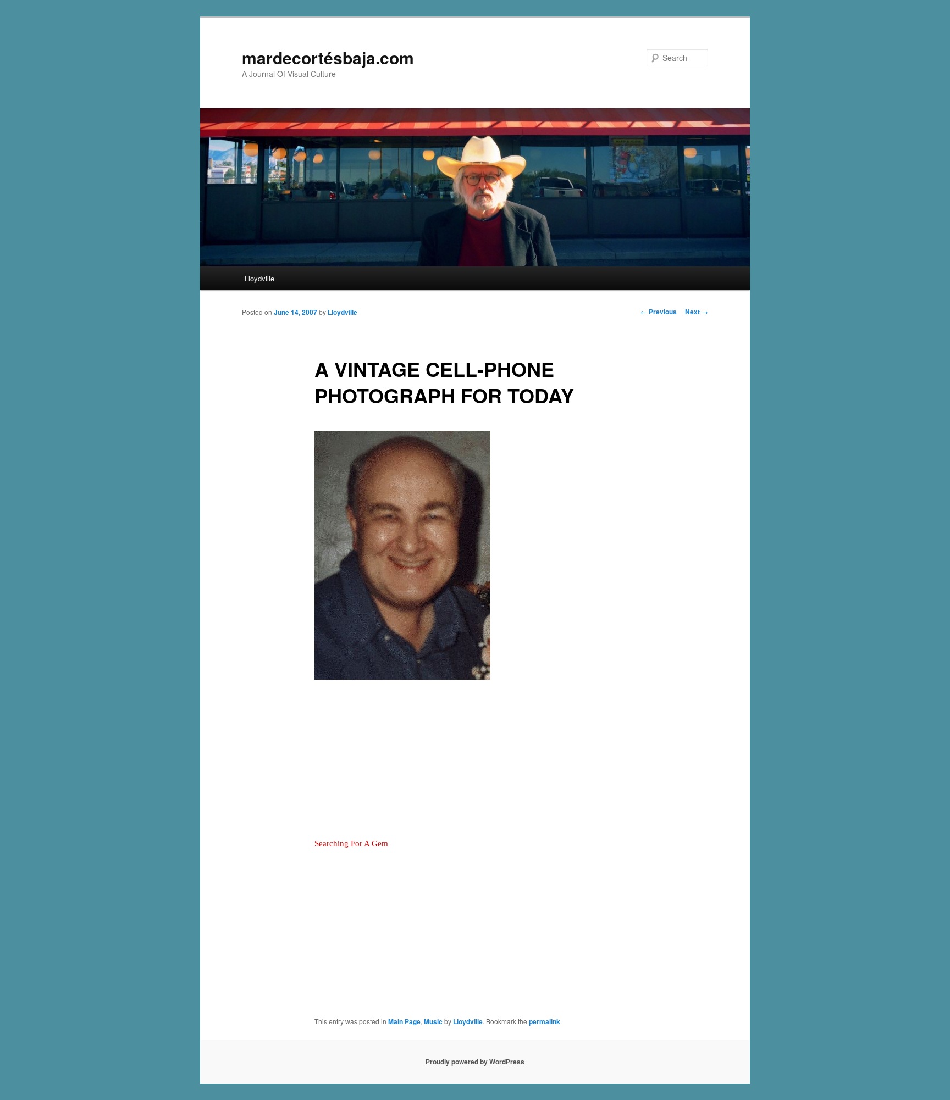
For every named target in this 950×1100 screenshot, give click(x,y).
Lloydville (259, 278)
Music (433, 1021)
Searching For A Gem (351, 843)
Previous (658, 311)
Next (696, 311)
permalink (544, 1021)
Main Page (404, 1021)
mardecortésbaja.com (328, 57)
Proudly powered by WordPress (475, 1061)
